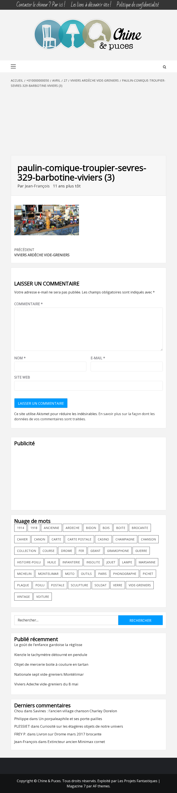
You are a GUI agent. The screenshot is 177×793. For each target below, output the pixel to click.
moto (69, 574)
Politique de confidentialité (137, 5)
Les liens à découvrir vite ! (91, 5)
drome (66, 551)
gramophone (118, 551)
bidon (91, 528)
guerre (141, 551)
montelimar (48, 574)
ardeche (72, 528)
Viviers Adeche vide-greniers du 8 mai (46, 684)
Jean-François (38, 186)
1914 (20, 528)
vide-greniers (140, 585)
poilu (39, 585)
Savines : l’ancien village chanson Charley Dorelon (75, 710)
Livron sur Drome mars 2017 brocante (68, 734)
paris (102, 574)
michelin (24, 574)
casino (103, 539)
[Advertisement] (88, 120)
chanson (148, 539)
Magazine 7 (76, 786)
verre (117, 585)
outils (86, 574)
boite (120, 528)
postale (57, 585)
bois (106, 528)
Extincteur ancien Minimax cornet (76, 741)
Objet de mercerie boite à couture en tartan (51, 664)
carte (56, 539)
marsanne (147, 562)
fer (81, 551)
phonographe (124, 574)
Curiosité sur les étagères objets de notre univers (81, 726)
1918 (33, 528)
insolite (93, 562)
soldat (101, 585)
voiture (42, 597)
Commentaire (28, 303)
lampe (127, 562)
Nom (20, 358)
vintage (23, 597)
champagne (124, 539)
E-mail (98, 358)
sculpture (79, 585)
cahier (22, 539)
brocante (140, 528)
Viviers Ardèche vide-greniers (42, 252)
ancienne (51, 528)
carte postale (79, 539)
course (48, 551)
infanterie (71, 562)
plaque (23, 585)
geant (95, 551)
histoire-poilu (29, 562)
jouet (110, 562)
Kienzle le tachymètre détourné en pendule (50, 654)
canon (39, 539)
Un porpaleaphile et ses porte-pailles (70, 718)
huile (51, 562)
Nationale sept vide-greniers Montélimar (49, 674)
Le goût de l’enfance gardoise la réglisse (48, 644)
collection (26, 551)
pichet (148, 574)
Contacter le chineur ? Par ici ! (40, 5)
